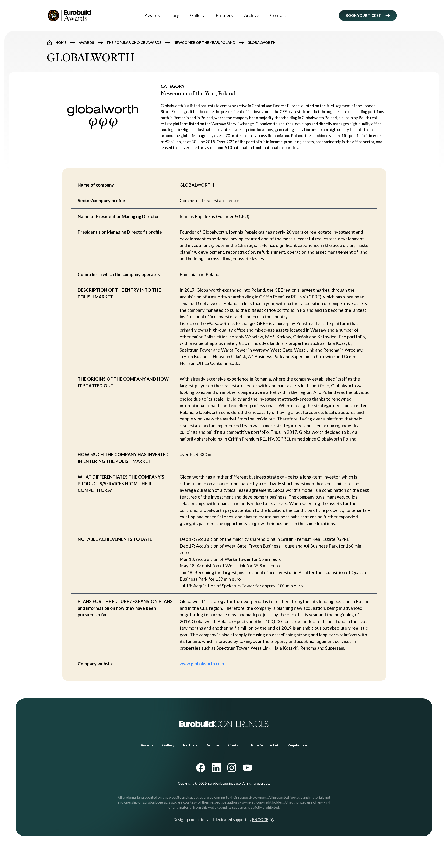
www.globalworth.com (202, 663)
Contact (278, 15)
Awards (152, 15)
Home (61, 42)
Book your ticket (363, 15)
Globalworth (261, 42)
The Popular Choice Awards (133, 42)
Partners (224, 15)
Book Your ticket (265, 745)
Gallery (197, 15)
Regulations (297, 745)
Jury (175, 15)
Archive (251, 15)
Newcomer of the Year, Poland (204, 42)
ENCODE (260, 819)
